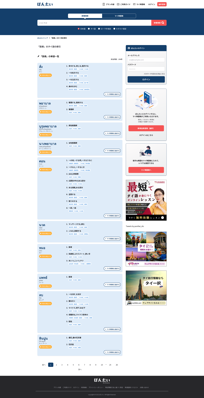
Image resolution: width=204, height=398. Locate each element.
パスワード (132, 64)
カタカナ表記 (121, 28)
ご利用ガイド (125, 4)
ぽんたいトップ (42, 38)
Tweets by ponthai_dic (135, 226)
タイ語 (93, 28)
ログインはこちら (146, 135)
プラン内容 (110, 4)
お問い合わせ (144, 387)
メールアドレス (134, 55)
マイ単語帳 (140, 4)
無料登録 (162, 4)
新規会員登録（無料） (146, 128)
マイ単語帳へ (146, 170)
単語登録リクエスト (131, 387)
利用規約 (84, 387)
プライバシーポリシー (96, 387)
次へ (80, 369)
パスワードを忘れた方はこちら (154, 74)
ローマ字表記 (106, 28)
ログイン (151, 4)
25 (110, 364)
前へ (44, 364)
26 (117, 364)
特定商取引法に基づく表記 (114, 387)
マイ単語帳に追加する (113, 94)
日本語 (82, 28)
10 (102, 364)
